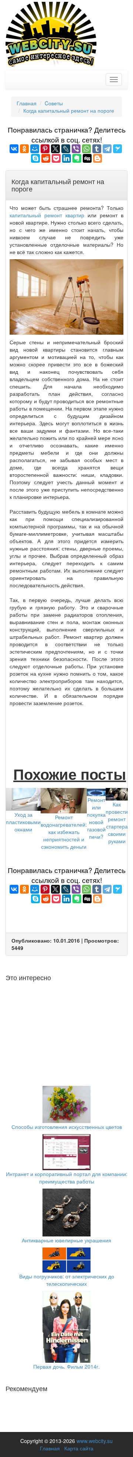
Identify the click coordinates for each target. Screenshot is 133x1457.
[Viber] (76, 148)
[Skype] (35, 158)
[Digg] (87, 158)
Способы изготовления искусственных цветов (66, 1126)
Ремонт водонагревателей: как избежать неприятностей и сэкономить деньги (64, 831)
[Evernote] (76, 158)
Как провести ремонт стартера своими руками (117, 822)
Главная (50, 1448)
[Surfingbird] (117, 148)
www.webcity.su (94, 1440)
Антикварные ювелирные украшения (66, 1240)
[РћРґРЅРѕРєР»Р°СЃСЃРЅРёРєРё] (24, 148)
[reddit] (45, 158)
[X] (55, 148)
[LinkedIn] (66, 158)
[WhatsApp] (86, 148)
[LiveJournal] (65, 148)
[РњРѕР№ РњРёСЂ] (34, 148)
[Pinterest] (45, 148)
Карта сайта (78, 1448)
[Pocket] (56, 158)
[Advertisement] (69, 728)
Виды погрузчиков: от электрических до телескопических (66, 1280)
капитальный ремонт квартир (47, 215)
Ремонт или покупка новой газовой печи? (96, 818)
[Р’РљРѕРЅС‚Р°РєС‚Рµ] (14, 148)
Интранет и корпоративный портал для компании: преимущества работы (66, 1177)
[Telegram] (107, 148)
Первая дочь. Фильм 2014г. (66, 1366)
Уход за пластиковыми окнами (23, 822)
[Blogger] (97, 158)
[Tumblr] (96, 148)
